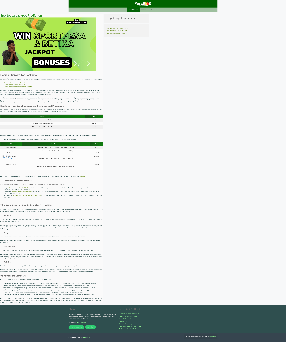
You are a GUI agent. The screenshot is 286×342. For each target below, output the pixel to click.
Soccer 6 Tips (123, 321)
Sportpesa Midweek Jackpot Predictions (15, 83)
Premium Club (145, 9)
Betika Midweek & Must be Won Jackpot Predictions (18, 86)
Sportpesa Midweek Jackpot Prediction (20, 188)
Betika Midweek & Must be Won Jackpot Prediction (27, 195)
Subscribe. (82, 176)
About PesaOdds (81, 322)
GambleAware (212, 336)
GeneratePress (86, 337)
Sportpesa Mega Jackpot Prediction (22, 191)
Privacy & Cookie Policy (76, 327)
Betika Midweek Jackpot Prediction (117, 33)
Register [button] (153, 9)
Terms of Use (90, 327)
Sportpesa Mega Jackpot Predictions (14, 84)
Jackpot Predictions (134, 9)
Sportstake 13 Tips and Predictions (129, 313)
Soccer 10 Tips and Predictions (128, 319)
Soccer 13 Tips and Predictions (128, 316)
